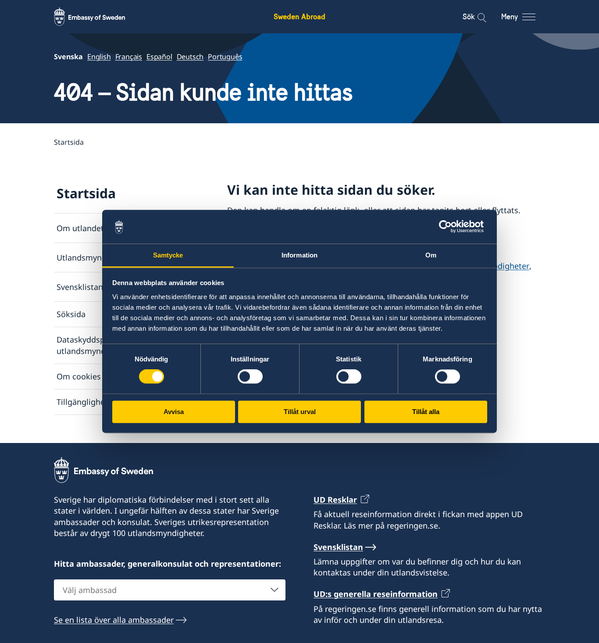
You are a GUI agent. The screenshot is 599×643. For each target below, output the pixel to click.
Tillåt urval (300, 411)
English (99, 56)
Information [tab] (299, 255)
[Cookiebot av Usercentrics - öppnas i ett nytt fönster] (448, 226)
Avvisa (174, 411)
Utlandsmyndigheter (95, 257)
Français (128, 56)
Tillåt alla (425, 411)
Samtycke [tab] (168, 255)
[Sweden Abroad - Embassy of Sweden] (98, 17)
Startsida (86, 193)
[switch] (250, 377)
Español (159, 56)
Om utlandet (80, 228)
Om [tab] (430, 255)
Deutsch (190, 56)
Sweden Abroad (299, 16)
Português (225, 56)
